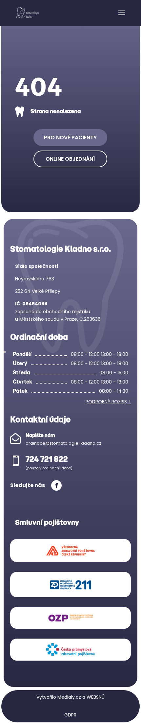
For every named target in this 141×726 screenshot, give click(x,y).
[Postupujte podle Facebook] (56, 485)
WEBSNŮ (96, 697)
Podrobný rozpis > (108, 401)
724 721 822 (47, 459)
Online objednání (70, 159)
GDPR (70, 715)
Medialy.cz (69, 697)
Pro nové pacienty (70, 137)
